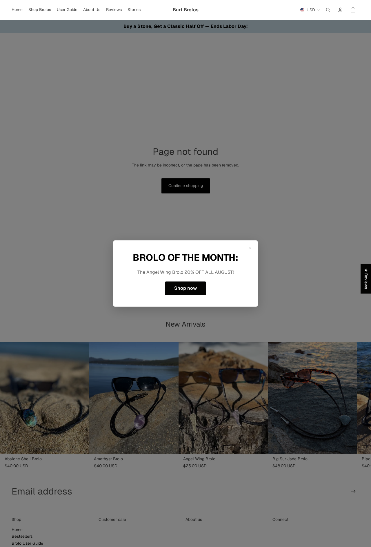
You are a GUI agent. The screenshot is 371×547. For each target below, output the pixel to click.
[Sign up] (353, 491)
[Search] (328, 9)
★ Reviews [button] (366, 278)
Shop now (185, 288)
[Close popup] (250, 248)
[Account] (340, 9)
